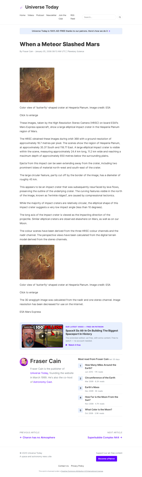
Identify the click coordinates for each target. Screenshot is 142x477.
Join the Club (62, 17)
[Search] (119, 17)
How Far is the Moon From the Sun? (101, 398)
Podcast (40, 15)
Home (22, 15)
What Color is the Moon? (98, 409)
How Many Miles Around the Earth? (100, 366)
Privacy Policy (77, 466)
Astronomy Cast (42, 381)
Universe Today (42, 7)
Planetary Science (76, 51)
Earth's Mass (92, 387)
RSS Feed (73, 17)
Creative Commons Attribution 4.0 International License (82, 471)
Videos (31, 15)
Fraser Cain (28, 51)
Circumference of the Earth (100, 377)
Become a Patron (106, 458)
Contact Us (63, 466)
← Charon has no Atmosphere (37, 437)
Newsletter (51, 15)
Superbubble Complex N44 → (105, 437)
